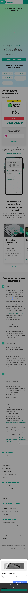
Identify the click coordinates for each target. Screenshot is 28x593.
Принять (14, 590)
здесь (18, 588)
